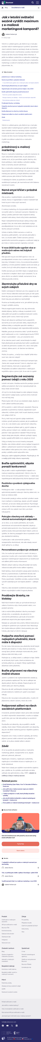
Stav (23, 932)
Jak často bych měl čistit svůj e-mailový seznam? (16, 1016)
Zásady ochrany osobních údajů (11, 986)
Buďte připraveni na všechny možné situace (15, 111)
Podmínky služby (7, 983)
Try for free (20, 844)
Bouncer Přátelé (26, 964)
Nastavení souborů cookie (9, 992)
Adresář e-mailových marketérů (8, 960)
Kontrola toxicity (6, 931)
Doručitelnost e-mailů (18, 7)
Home (2, 7)
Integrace (5, 940)
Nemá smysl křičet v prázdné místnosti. (13, 80)
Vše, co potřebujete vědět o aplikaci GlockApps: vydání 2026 (20, 872)
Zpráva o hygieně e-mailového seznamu (8, 955)
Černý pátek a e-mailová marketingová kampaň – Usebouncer (21, 803)
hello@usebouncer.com (9, 1022)
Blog (6, 7)
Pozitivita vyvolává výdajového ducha (12, 94)
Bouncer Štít (5, 927)
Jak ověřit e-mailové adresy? (10, 1005)
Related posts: (6, 120)
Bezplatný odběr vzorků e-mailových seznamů (9, 973)
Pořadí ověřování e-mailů (9, 1002)
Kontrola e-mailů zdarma (9, 969)
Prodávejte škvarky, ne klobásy (11, 103)
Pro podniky (25, 920)
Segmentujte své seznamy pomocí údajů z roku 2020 (17, 89)
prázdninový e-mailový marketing (11, 77)
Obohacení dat (6, 937)
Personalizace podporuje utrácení (11, 100)
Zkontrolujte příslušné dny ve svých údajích (15, 86)
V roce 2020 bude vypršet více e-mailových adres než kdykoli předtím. (20, 82)
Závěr (3, 117)
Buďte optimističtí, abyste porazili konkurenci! (15, 92)
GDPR (3, 989)
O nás (23, 951)
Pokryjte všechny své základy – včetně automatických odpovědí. (19, 97)
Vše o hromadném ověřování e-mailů (13, 1009)
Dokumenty (25, 929)
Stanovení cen (6, 943)
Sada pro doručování (8, 934)
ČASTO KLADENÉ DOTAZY (30, 926)
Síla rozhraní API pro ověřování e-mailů (13, 1012)
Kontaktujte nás (26, 967)
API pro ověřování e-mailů (9, 925)
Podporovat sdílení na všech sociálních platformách (17, 114)
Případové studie (27, 923)
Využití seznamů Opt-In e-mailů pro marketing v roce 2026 (19, 881)
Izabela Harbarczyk (11, 34)
